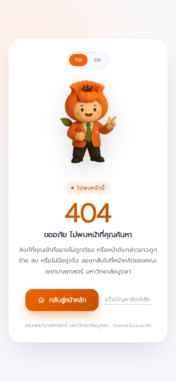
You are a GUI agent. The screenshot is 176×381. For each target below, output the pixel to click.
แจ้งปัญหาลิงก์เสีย (128, 299)
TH (78, 60)
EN (97, 60)
